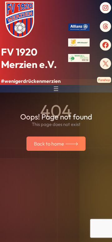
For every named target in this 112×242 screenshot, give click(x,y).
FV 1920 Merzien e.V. (29, 58)
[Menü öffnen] (56, 88)
